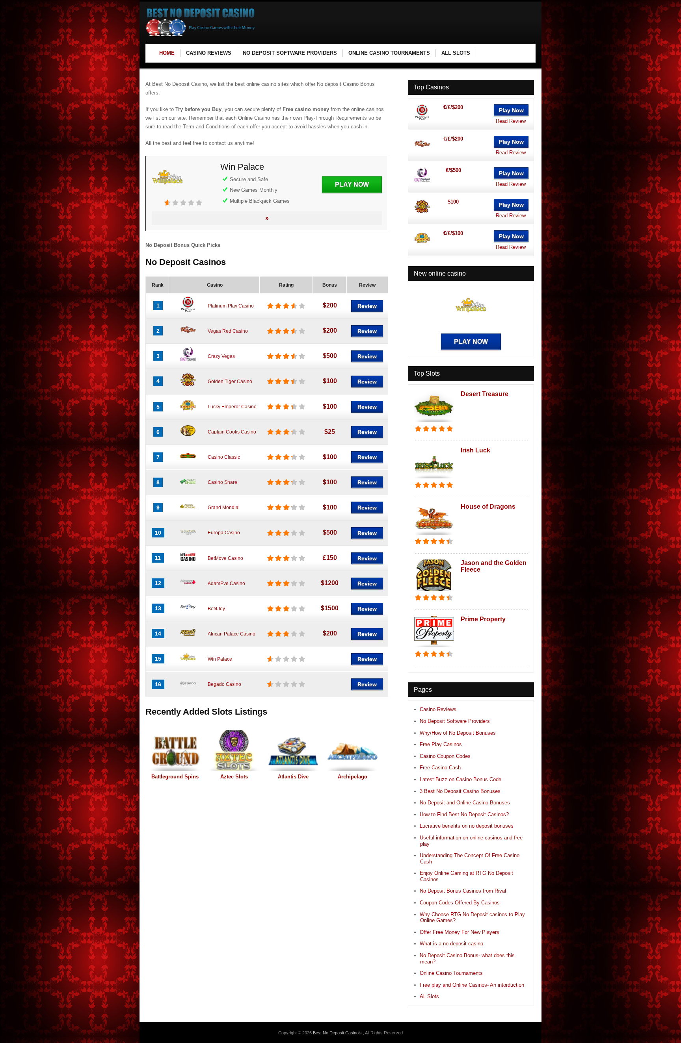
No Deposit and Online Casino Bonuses (465, 803)
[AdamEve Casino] (188, 588)
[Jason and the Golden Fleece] (434, 592)
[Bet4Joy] (188, 613)
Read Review (511, 121)
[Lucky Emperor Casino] (188, 412)
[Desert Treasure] (434, 423)
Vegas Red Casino (228, 331)
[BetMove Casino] (188, 563)
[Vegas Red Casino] (188, 336)
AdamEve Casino (226, 583)
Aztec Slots (234, 777)
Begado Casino (224, 684)
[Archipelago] (352, 750)
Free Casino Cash (440, 768)
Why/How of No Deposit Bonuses (458, 733)
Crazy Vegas (221, 356)
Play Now (352, 184)
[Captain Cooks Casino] (188, 437)
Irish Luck (475, 450)
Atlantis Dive (293, 777)
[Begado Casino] (188, 689)
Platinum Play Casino (231, 306)
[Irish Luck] (434, 479)
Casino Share (222, 482)
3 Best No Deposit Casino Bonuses (460, 791)
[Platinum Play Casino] (188, 310)
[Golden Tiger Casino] (188, 386)
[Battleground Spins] (175, 750)
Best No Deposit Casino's (338, 1032)
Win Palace (242, 167)
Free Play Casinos (441, 744)
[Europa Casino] (188, 538)
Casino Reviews (438, 709)
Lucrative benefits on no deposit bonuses (467, 826)
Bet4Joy (216, 608)
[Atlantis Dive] (293, 750)
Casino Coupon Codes (445, 756)
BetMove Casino (225, 558)
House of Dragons (488, 506)
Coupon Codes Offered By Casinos (460, 903)
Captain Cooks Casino (232, 432)
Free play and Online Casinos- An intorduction (472, 985)
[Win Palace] (167, 195)
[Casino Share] (188, 487)
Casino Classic (224, 457)
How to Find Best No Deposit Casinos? (464, 814)
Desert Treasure (484, 394)
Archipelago (352, 777)
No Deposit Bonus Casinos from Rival (463, 891)
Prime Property (483, 619)
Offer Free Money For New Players (459, 932)
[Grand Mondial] (188, 512)
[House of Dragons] (434, 535)
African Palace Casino (231, 634)
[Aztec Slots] (234, 750)
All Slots (429, 996)
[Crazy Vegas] (188, 361)
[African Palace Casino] (188, 638)
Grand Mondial (224, 507)
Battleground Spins (175, 777)
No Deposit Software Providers (455, 721)
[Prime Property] (434, 648)
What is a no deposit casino (451, 944)
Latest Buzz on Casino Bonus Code (460, 779)
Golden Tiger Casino (230, 381)
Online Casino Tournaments (451, 973)
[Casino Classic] (188, 462)
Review (367, 306)
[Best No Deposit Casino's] (200, 35)
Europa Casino (224, 532)
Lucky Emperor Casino (232, 406)
